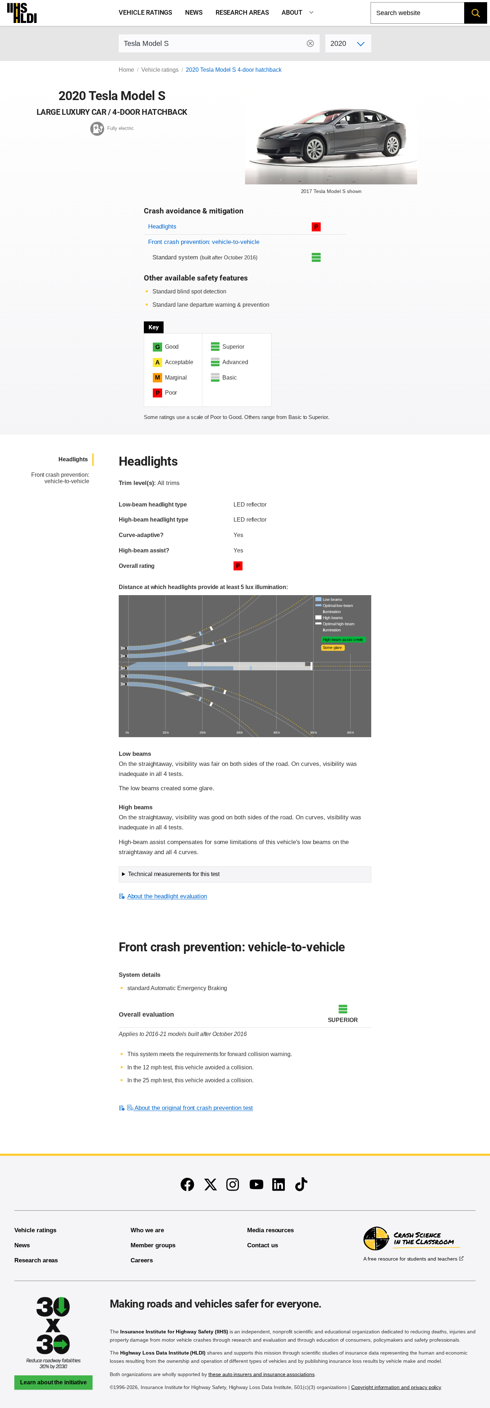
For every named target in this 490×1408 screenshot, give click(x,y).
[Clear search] (310, 43)
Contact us (262, 1245)
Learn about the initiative (53, 1382)
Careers (142, 1260)
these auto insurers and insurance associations (261, 1374)
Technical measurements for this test (174, 874)
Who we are (147, 1230)
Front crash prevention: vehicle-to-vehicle (203, 242)
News (194, 12)
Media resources (270, 1230)
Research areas (242, 12)
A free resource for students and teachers (410, 1259)
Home (126, 70)
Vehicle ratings (145, 12)
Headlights (162, 226)
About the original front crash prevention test (193, 1108)
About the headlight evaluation (167, 896)
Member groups (153, 1245)
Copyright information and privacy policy (396, 1387)
